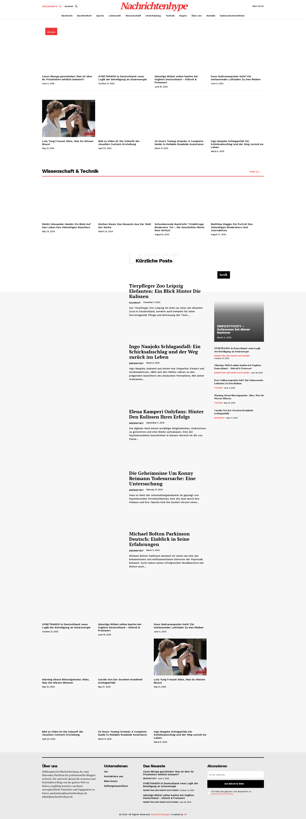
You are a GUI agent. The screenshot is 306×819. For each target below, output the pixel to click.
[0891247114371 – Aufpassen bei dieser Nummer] (239, 308)
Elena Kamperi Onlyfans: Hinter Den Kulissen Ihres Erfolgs (166, 414)
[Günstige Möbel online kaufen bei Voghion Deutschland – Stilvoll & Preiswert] (181, 53)
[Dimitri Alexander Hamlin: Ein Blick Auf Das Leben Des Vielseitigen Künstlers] (68, 201)
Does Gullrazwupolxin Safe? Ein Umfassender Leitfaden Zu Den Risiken (236, 78)
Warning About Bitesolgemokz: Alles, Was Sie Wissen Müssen (65, 681)
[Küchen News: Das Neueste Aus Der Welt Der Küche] (124, 201)
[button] (72, 6)
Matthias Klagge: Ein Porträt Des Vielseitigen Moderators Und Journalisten (232, 227)
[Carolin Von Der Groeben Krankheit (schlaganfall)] (124, 657)
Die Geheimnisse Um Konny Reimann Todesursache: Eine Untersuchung (162, 478)
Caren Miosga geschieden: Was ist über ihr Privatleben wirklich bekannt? (67, 78)
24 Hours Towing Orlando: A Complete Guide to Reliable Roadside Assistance (179, 143)
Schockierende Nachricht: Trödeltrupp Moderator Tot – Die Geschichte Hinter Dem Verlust (180, 227)
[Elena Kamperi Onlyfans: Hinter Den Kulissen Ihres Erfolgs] (83, 425)
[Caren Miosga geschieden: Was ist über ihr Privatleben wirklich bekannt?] (68, 53)
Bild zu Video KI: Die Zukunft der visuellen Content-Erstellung (119, 143)
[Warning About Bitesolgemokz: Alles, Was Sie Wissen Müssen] (68, 657)
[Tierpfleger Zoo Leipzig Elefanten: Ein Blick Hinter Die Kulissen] (83, 300)
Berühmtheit (136, 363)
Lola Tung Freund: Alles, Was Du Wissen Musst (67, 143)
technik (218, 388)
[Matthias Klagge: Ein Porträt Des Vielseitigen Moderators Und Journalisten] (237, 201)
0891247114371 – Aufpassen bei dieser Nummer (233, 329)
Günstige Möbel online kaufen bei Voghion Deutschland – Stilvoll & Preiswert (176, 79)
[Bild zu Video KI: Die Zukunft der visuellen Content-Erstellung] (124, 118)
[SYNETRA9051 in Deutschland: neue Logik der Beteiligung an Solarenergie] (124, 53)
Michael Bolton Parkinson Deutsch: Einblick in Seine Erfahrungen (159, 539)
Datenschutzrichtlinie (222, 794)
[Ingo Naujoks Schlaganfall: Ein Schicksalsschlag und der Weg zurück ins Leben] (237, 118)
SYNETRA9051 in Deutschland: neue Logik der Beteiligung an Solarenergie (122, 78)
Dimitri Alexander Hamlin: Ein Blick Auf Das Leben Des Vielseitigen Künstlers (66, 226)
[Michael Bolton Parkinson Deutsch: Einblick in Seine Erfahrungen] (83, 550)
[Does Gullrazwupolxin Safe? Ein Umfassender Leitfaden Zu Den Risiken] (237, 53)
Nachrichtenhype (160, 814)
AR (185, 814)
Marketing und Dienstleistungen (231, 356)
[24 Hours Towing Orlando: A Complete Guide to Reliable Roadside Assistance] (181, 118)
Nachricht (135, 303)
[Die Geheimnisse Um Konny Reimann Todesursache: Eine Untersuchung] (83, 487)
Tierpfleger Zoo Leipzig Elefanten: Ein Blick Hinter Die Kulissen (165, 291)
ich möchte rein (234, 784)
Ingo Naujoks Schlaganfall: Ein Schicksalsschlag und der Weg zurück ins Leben (237, 144)
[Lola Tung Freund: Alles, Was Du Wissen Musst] (68, 118)
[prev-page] (216, 426)
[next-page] (221, 426)
